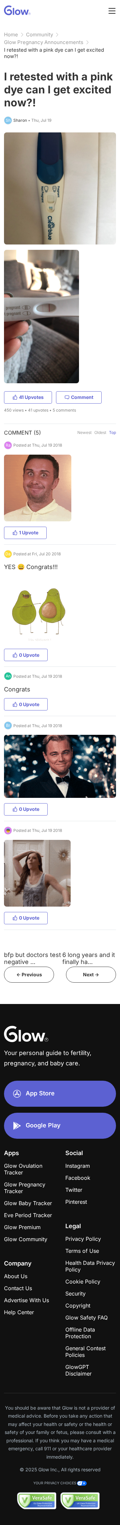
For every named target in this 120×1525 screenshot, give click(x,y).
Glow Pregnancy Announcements (43, 42)
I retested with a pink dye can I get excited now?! (54, 53)
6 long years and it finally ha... (88, 958)
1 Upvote (28, 532)
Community (39, 34)
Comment (82, 397)
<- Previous (29, 974)
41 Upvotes (31, 397)
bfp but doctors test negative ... (32, 958)
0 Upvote (29, 655)
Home (11, 34)
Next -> (91, 974)
